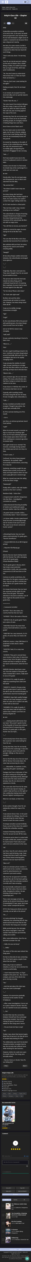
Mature (4, 1096)
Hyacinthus (10, 1085)
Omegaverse (24, 1207)
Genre (8, 1188)
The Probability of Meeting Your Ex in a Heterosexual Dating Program (19, 1215)
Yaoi (21, 1096)
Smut (17, 1096)
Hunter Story (22, 1093)
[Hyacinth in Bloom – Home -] (6, 2)
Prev (4, 23)
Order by (22, 1191)
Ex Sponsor (14, 1229)
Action (4, 1093)
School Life (23, 1239)
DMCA (20, 1249)
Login (27, 1156)
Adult (9, 1093)
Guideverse (18, 1207)
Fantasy (15, 1093)
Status (8, 1191)
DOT (8, 1087)
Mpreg (21, 1231)
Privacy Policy (13, 1249)
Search (16, 1194)
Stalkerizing (14, 1238)
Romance (11, 1096)
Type (22, 1188)
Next (13, 23)
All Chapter (9, 23)
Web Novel (9, 1083)
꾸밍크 (15, 1085)
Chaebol (17, 1231)
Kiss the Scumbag (16, 1221)
